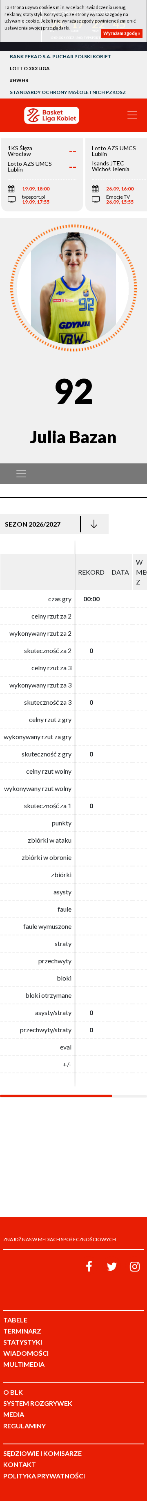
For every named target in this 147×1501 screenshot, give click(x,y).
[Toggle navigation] (132, 115)
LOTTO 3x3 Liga (30, 68)
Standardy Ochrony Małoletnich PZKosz (68, 92)
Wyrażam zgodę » (121, 33)
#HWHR (19, 80)
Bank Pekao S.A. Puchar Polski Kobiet (60, 56)
